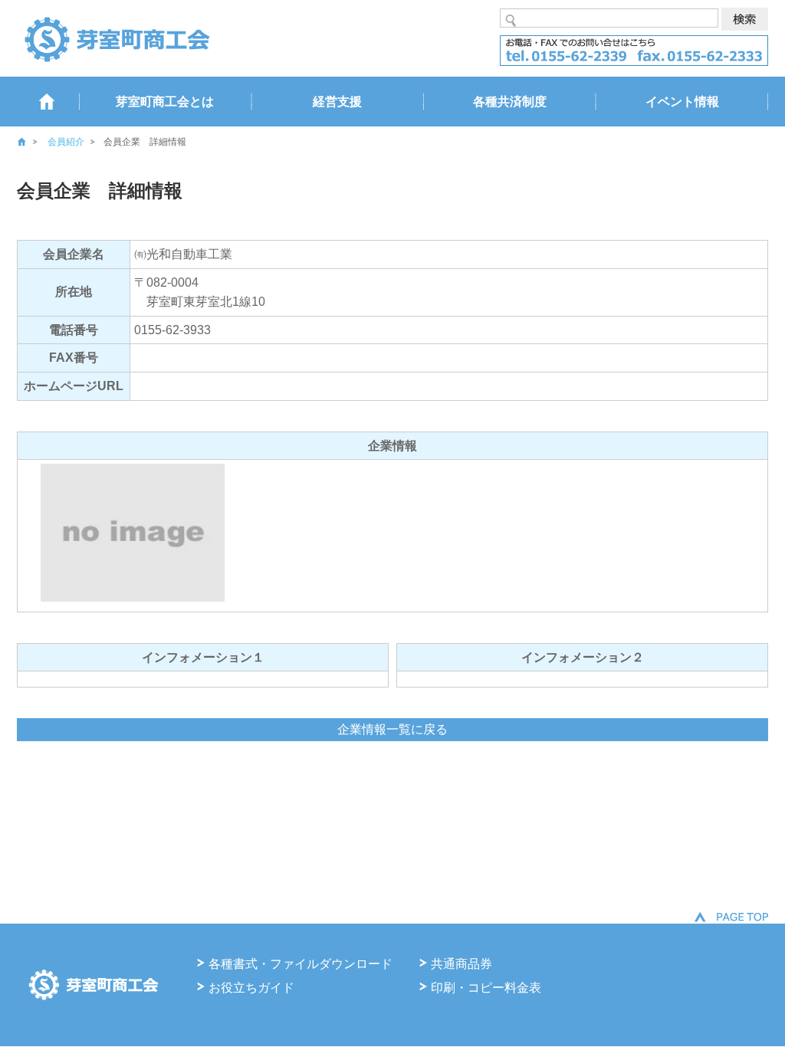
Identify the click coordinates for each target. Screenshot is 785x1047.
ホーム (32, 141)
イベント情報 (682, 101)
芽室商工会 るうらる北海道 (116, 38)
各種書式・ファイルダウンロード (300, 963)
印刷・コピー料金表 (486, 987)
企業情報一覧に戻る (392, 729)
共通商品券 (461, 963)
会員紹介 (66, 141)
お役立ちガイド (251, 987)
